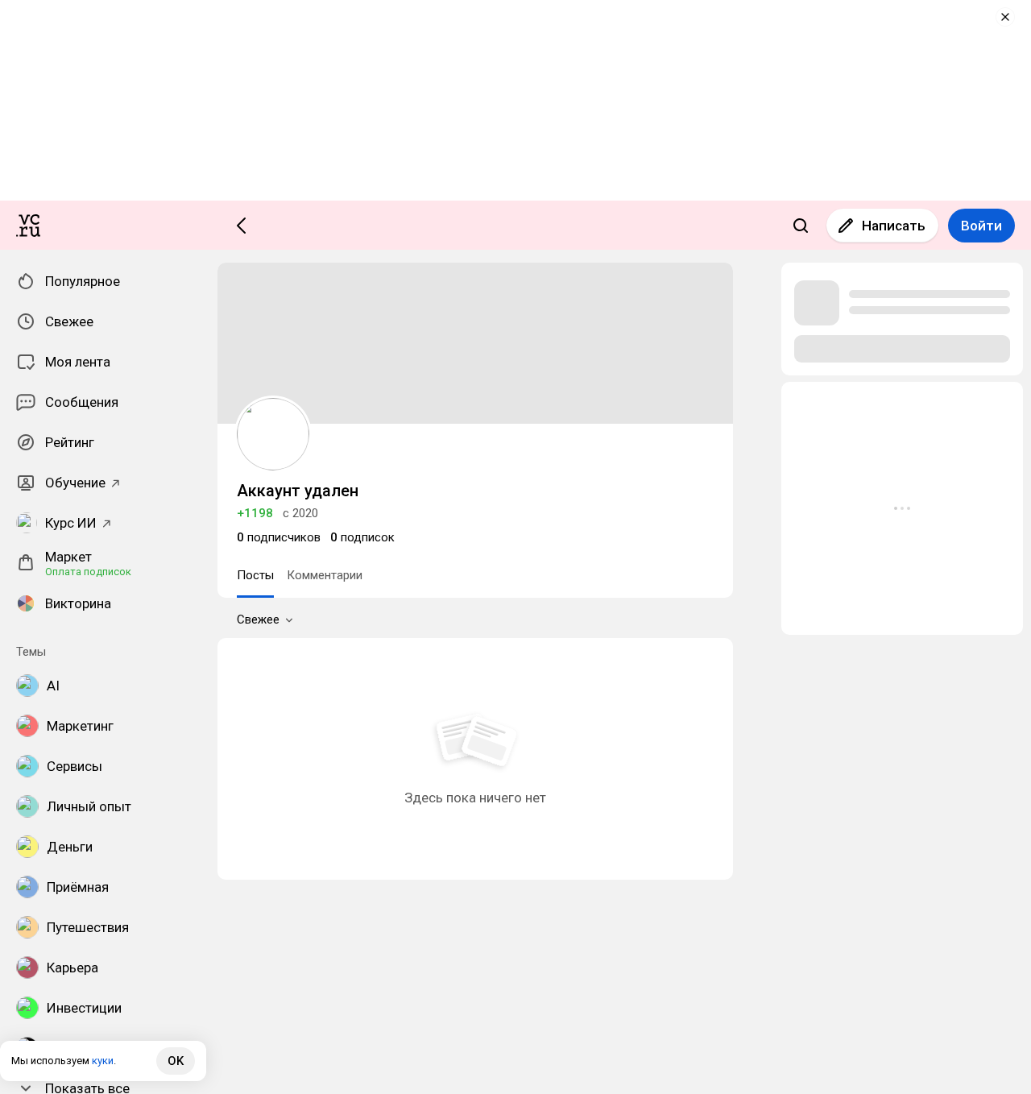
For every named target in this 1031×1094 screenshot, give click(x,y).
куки (103, 1061)
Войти (981, 226)
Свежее (258, 619)
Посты (255, 575)
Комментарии (324, 575)
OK (176, 1061)
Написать (893, 226)
